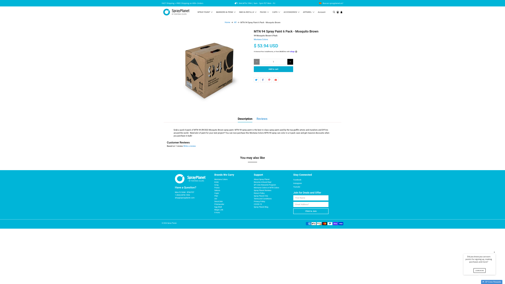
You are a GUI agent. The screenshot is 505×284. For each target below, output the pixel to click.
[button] (482, 282)
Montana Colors (261, 39)
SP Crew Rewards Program (265, 185)
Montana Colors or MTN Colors (266, 188)
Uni (215, 199)
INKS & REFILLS (246, 12)
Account (322, 12)
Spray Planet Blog (261, 207)
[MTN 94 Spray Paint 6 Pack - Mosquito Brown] (210, 70)
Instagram (297, 183)
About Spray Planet (262, 179)
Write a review (189, 146)
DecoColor (218, 201)
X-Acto (217, 212)
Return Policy (259, 193)
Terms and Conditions (263, 199)
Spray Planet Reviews (262, 190)
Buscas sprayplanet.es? (333, 3)
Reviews (262, 118)
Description (245, 118)
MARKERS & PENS (224, 12)
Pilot (216, 196)
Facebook (297, 180)
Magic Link (218, 210)
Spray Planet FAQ (261, 196)
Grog (216, 185)
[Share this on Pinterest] (269, 79)
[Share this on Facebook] (262, 79)
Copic (216, 193)
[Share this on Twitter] (256, 79)
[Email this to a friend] (275, 79)
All (235, 22)
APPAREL (307, 12)
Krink (216, 182)
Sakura (217, 190)
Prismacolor (219, 204)
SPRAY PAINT (204, 12)
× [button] (494, 252)
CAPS (274, 12)
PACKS (263, 12)
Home (227, 22)
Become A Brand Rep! (262, 182)
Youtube (296, 187)
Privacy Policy (259, 201)
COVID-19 (258, 204)
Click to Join (311, 211)
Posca (216, 188)
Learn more (479, 271)
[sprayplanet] (176, 12)
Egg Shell (218, 207)
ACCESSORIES (290, 12)
